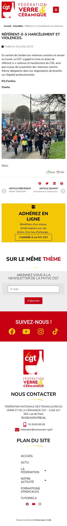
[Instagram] (41, 331)
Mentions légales (40, 520)
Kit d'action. (9, 81)
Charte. (6, 87)
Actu (25, 462)
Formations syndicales (30, 490)
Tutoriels (29, 498)
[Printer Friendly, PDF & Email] (55, 172)
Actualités (18, 26)
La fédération (30, 470)
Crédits (49, 520)
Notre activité (27, 480)
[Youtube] (26, 331)
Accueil (7, 26)
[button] (39, 183)
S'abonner (33, 300)
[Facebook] (12, 331)
